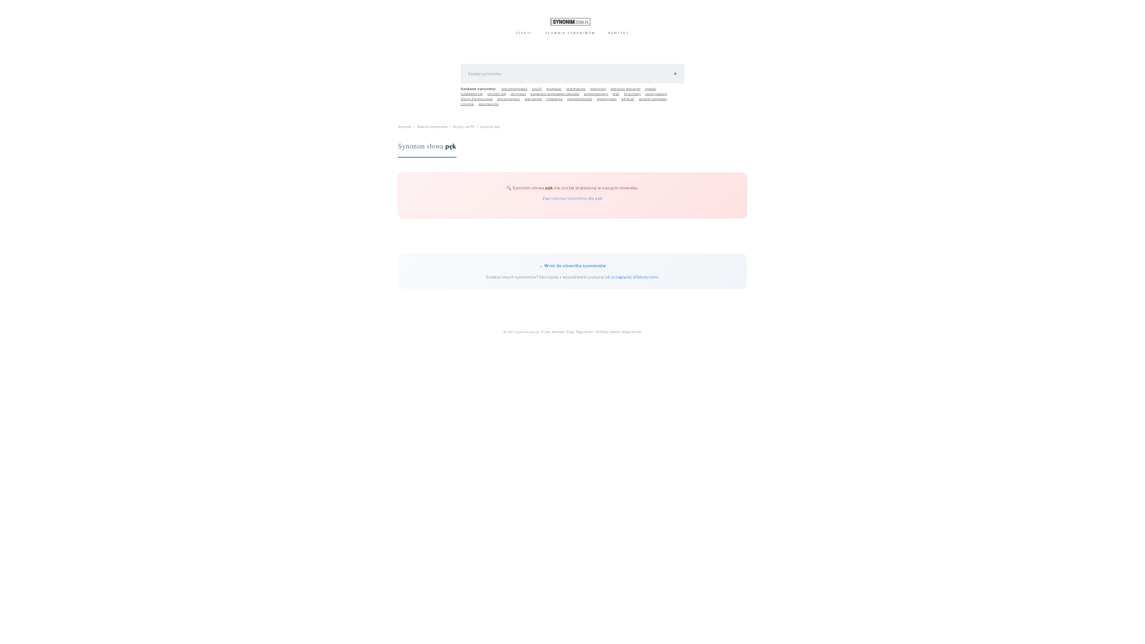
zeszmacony (489, 104)
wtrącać (628, 99)
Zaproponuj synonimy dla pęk (572, 198)
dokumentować (514, 89)
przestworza (576, 89)
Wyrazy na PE (463, 127)
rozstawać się (472, 94)
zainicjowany (656, 94)
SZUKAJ (524, 33)
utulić (537, 89)
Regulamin (585, 332)
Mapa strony (631, 332)
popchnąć (598, 89)
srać (616, 94)
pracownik (533, 99)
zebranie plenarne (625, 89)
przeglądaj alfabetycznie (635, 277)
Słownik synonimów (432, 127)
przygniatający (596, 94)
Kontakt (558, 332)
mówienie (554, 99)
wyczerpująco (508, 99)
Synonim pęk (490, 127)
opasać (650, 89)
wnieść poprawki (653, 99)
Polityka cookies (608, 332)
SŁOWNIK (570, 33)
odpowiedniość (579, 99)
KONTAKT (618, 33)
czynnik (467, 104)
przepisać (554, 89)
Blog (570, 332)
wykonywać (607, 99)
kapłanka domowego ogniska (554, 94)
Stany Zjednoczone (477, 99)
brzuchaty (632, 94)
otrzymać (518, 94)
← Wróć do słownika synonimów (572, 265)
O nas (545, 332)
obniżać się (497, 94)
